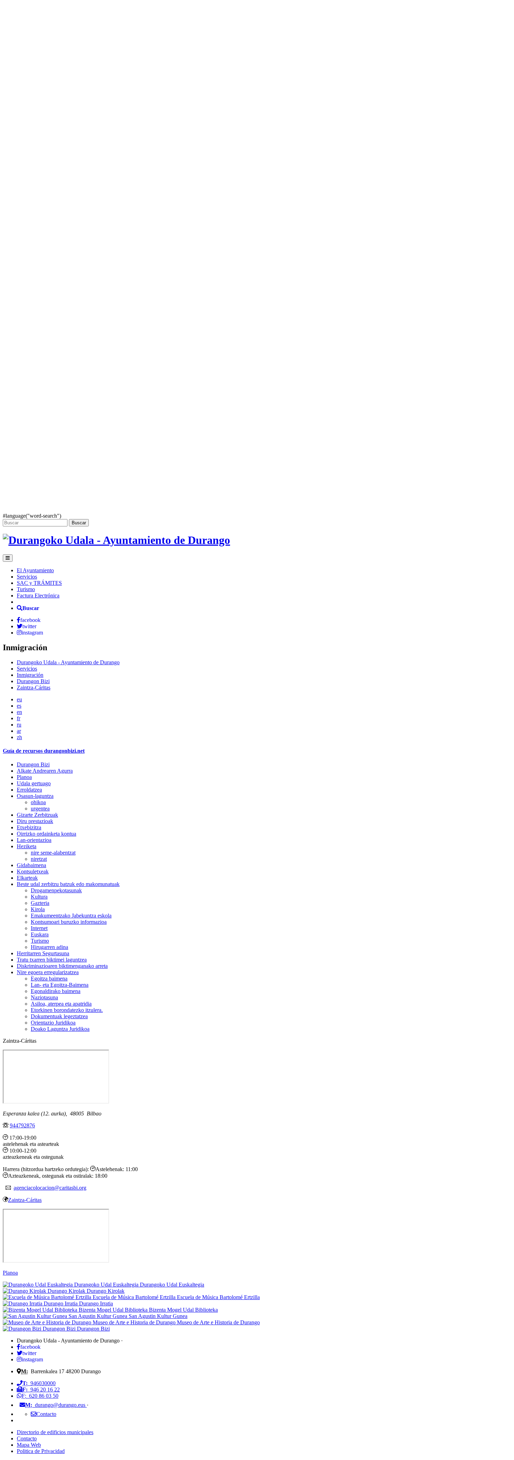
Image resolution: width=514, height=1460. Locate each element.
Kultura (39, 897)
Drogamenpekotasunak (56, 890)
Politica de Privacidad (41, 1451)
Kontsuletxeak (33, 871)
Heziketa (26, 846)
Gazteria (40, 903)
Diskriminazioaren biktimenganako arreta (62, 966)
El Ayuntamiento (35, 570)
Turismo (26, 589)
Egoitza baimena (49, 978)
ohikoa (38, 802)
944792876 (22, 1125)
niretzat (39, 859)
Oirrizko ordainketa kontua (46, 834)
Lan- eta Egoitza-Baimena (59, 985)
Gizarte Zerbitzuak (37, 815)
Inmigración (30, 675)
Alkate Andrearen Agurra (45, 771)
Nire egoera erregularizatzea (48, 972)
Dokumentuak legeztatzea (59, 1016)
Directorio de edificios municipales (55, 1432)
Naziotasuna (44, 997)
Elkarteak (27, 878)
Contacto (27, 1438)
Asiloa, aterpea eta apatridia (61, 1004)
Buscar (79, 522)
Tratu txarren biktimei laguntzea (52, 960)
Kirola (38, 909)
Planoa (24, 777)
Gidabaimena (31, 865)
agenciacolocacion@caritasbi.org (50, 1188)
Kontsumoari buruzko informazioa (69, 922)
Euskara (40, 934)
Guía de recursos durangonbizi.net (44, 751)
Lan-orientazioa (34, 840)
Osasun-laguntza (35, 796)
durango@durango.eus (56, 1405)
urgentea (40, 808)
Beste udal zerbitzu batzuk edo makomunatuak (68, 884)
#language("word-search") (32, 516)
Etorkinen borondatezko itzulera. (67, 1010)
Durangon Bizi (33, 681)
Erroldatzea (29, 790)
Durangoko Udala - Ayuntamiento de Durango (68, 662)
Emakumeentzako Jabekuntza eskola (71, 916)
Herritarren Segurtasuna (43, 953)
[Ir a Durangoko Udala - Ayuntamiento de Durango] (116, 540)
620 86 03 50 (40, 1396)
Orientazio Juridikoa (53, 1023)
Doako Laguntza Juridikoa (60, 1029)
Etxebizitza (29, 827)
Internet (39, 928)
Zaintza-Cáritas (33, 687)
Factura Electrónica (38, 595)
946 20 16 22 (41, 1389)
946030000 (39, 1383)
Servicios (27, 577)
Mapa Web (29, 1445)
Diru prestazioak (35, 821)
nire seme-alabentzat (53, 853)
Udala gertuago (34, 783)
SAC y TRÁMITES (39, 583)
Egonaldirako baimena (55, 991)
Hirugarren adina (49, 947)
